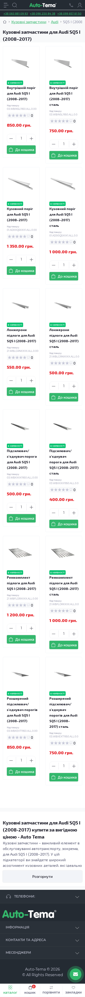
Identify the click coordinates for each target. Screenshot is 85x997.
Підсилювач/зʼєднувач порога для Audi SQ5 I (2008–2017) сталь (64, 462)
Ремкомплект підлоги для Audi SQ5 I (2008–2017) (21, 583)
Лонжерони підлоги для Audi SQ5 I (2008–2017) (21, 335)
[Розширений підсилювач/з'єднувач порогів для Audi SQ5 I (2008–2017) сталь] (62, 674)
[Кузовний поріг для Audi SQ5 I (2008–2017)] (20, 184)
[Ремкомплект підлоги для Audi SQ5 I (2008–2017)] (20, 553)
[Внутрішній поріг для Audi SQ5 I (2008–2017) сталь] (62, 63)
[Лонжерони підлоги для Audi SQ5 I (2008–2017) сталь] (62, 305)
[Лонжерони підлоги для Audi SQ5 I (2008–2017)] (20, 305)
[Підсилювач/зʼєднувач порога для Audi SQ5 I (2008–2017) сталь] (62, 426)
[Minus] (11, 138)
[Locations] (71, 5)
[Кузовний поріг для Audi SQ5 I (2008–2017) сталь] (62, 184)
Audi (54, 21)
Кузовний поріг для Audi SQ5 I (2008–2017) (20, 214)
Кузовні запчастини (28, 21)
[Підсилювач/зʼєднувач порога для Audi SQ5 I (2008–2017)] (20, 426)
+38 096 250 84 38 (42, 13)
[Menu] (6, 5)
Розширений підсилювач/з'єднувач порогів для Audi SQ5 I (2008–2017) (22, 709)
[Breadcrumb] (5, 22)
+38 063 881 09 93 (16, 13)
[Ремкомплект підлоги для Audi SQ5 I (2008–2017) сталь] (62, 553)
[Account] (79, 5)
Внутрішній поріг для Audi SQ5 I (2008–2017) (21, 93)
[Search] (14, 5)
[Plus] (31, 138)
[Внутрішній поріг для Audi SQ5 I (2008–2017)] (20, 63)
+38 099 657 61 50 (69, 13)
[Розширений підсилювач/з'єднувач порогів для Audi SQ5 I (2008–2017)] (20, 674)
